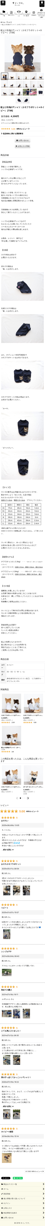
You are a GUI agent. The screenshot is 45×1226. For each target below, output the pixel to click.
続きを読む (7, 850)
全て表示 (33, 1171)
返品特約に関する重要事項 (13, 133)
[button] (3, 3)
